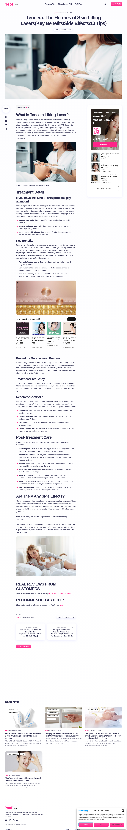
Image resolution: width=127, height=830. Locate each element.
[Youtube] (17, 820)
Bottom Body (52, 712)
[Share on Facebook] (6, 121)
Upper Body (51, 718)
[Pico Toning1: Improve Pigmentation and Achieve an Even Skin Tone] (23, 761)
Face (56, 29)
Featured (11, 709)
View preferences (117, 824)
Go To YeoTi (116, 4)
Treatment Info (53, 715)
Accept (86, 824)
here (61, 605)
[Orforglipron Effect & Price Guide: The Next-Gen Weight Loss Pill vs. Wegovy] (63, 717)
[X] (10, 820)
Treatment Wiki (66, 29)
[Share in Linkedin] (6, 125)
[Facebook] (6, 820)
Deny (101, 824)
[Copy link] (6, 129)
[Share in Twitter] (6, 117)
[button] (123, 810)
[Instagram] (13, 820)
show (26, 107)
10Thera (19, 614)
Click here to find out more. (60, 594)
